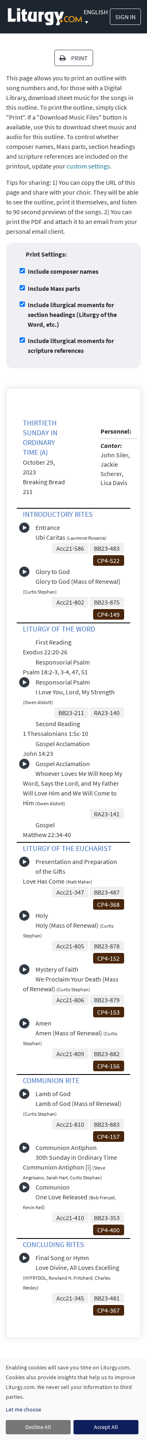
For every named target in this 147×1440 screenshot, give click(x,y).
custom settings (88, 166)
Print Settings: (46, 254)
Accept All (106, 1427)
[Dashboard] (45, 16)
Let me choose (23, 1409)
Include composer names (63, 271)
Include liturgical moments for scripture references (71, 345)
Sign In (125, 17)
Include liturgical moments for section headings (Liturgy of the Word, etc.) (72, 314)
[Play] (24, 528)
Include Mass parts (54, 288)
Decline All (38, 1427)
